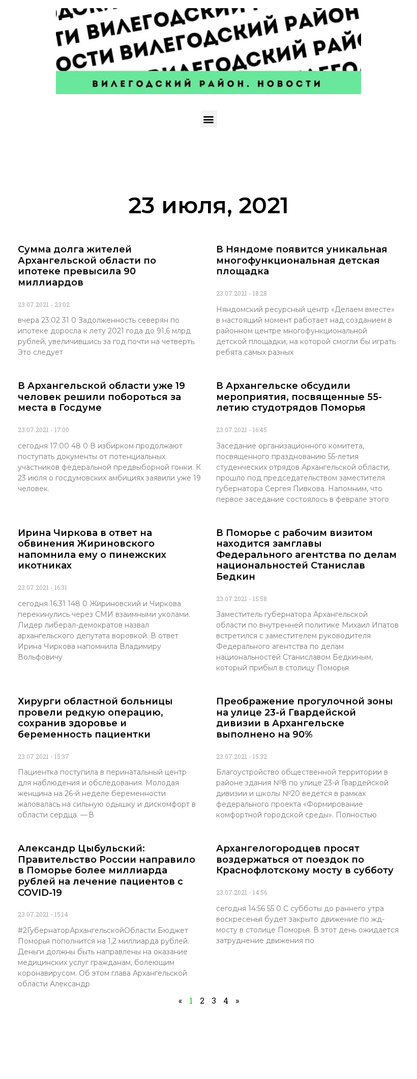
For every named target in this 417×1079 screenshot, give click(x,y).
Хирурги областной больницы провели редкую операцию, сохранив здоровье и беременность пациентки (95, 718)
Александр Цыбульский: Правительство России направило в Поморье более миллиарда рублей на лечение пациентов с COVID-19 (106, 870)
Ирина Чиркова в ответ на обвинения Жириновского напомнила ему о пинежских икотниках (92, 549)
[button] (208, 118)
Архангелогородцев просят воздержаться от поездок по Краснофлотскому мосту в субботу (305, 859)
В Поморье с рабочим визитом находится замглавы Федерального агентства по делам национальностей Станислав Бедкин (306, 554)
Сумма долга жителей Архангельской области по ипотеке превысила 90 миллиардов (87, 266)
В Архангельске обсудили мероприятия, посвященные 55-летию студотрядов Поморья (299, 396)
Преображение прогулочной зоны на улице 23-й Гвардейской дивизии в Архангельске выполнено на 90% (304, 718)
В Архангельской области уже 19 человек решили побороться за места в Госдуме (101, 396)
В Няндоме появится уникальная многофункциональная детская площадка (302, 260)
